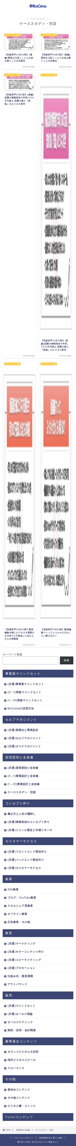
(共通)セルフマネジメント (24, 738)
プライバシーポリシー (23, 1138)
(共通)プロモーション (22, 968)
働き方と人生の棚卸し (22, 813)
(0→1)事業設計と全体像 (23, 776)
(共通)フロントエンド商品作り (27, 851)
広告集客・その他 (19, 922)
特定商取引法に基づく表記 (51, 1138)
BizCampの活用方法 (21, 708)
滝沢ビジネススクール (22, 1059)
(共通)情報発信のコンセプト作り (29, 822)
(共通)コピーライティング (24, 959)
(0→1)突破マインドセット (24, 692)
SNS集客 (13, 889)
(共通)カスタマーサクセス (24, 867)
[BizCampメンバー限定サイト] (38, 7)
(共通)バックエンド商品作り (26, 859)
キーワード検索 (12, 654)
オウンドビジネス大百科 (23, 1051)
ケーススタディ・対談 (22, 792)
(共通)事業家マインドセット (26, 684)
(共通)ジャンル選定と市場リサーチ (30, 830)
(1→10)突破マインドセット (25, 700)
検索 (66, 660)
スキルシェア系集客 (20, 905)
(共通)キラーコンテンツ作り (26, 951)
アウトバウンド (17, 984)
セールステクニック (20, 1022)
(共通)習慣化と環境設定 (23, 730)
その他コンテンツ (19, 1097)
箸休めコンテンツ (19, 1089)
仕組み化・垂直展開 (20, 976)
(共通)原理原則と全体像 (23, 767)
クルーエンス (16, 1068)
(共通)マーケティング (22, 943)
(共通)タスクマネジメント (24, 746)
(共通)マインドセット (22, 1005)
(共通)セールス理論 (20, 1014)
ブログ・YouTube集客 (22, 897)
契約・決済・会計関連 (22, 1030)
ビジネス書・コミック (22, 1105)
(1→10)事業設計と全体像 (24, 784)
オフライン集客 (17, 913)
